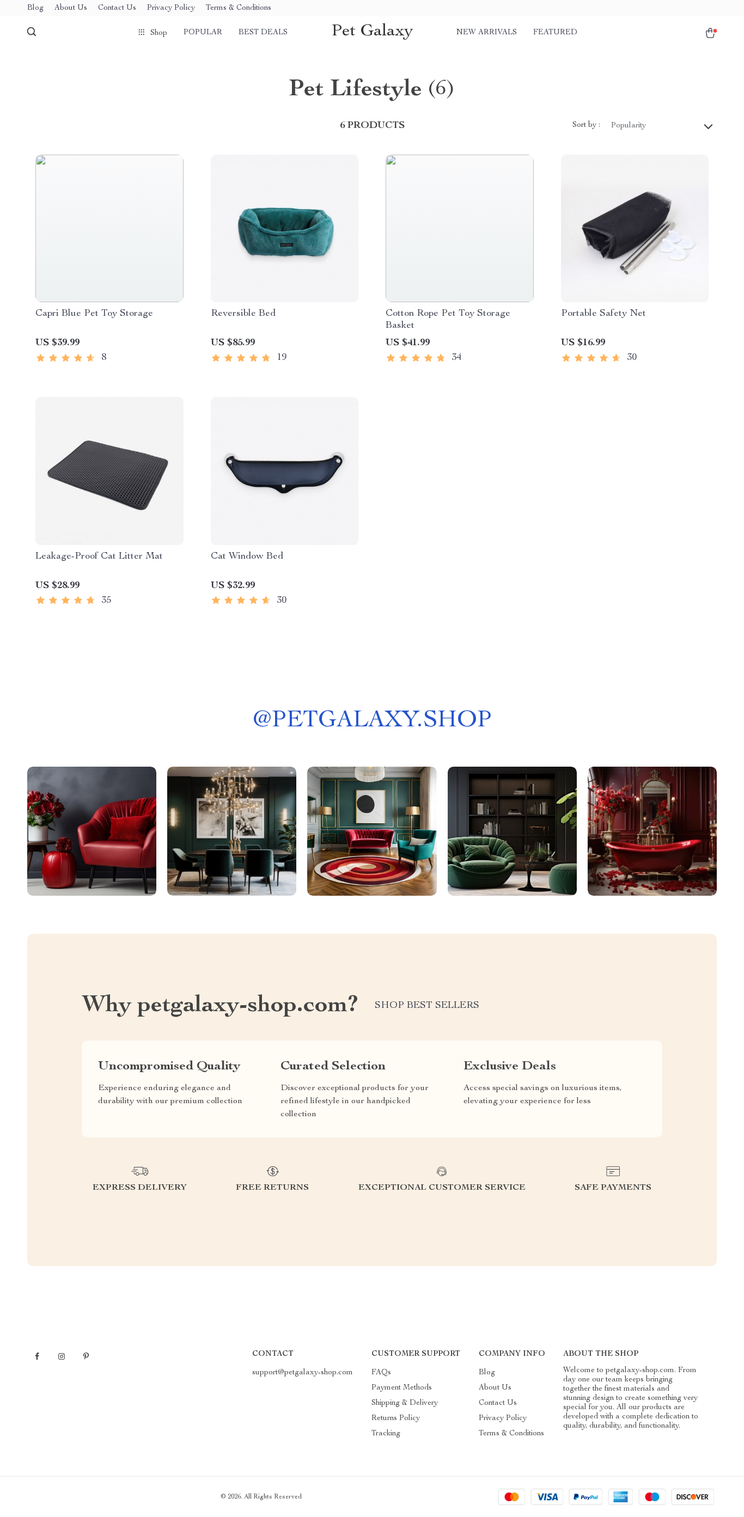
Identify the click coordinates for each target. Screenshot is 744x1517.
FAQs (381, 1373)
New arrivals (486, 32)
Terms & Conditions (238, 8)
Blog (35, 8)
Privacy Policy (171, 8)
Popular (203, 32)
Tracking (385, 1434)
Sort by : (586, 125)
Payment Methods (401, 1388)
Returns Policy (395, 1418)
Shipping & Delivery (404, 1403)
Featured (555, 32)
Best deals (263, 32)
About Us (70, 8)
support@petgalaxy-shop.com (302, 1373)
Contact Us (117, 8)
